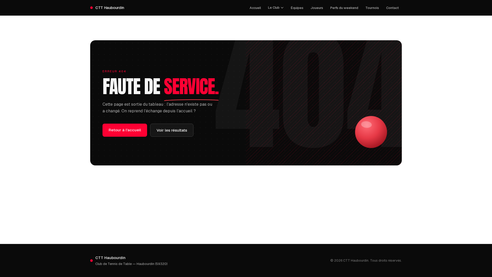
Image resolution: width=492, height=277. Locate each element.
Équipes (297, 8)
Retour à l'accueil (125, 129)
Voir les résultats (172, 130)
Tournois (372, 8)
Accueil (255, 8)
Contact (392, 8)
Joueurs (317, 8)
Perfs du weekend (344, 8)
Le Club (274, 7)
